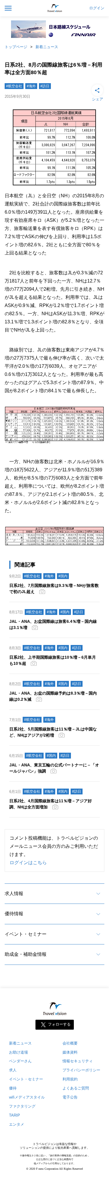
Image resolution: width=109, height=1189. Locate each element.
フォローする (59, 1024)
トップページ (16, 47)
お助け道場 (18, 1052)
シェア (97, 99)
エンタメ (16, 1124)
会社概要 (70, 1043)
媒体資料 (70, 1052)
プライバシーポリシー (81, 1070)
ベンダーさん (20, 1061)
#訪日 (44, 86)
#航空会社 (14, 86)
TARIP (14, 1115)
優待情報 (14, 913)
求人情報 (14, 893)
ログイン (96, 8)
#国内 (62, 576)
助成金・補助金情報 (26, 954)
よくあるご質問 (75, 1088)
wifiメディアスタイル (27, 1097)
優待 (13, 1088)
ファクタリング (22, 1106)
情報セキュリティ (77, 1061)
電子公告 (70, 1097)
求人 (13, 1070)
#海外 (31, 86)
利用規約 (70, 1079)
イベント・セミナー (26, 934)
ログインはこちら (28, 862)
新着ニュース (46, 47)
